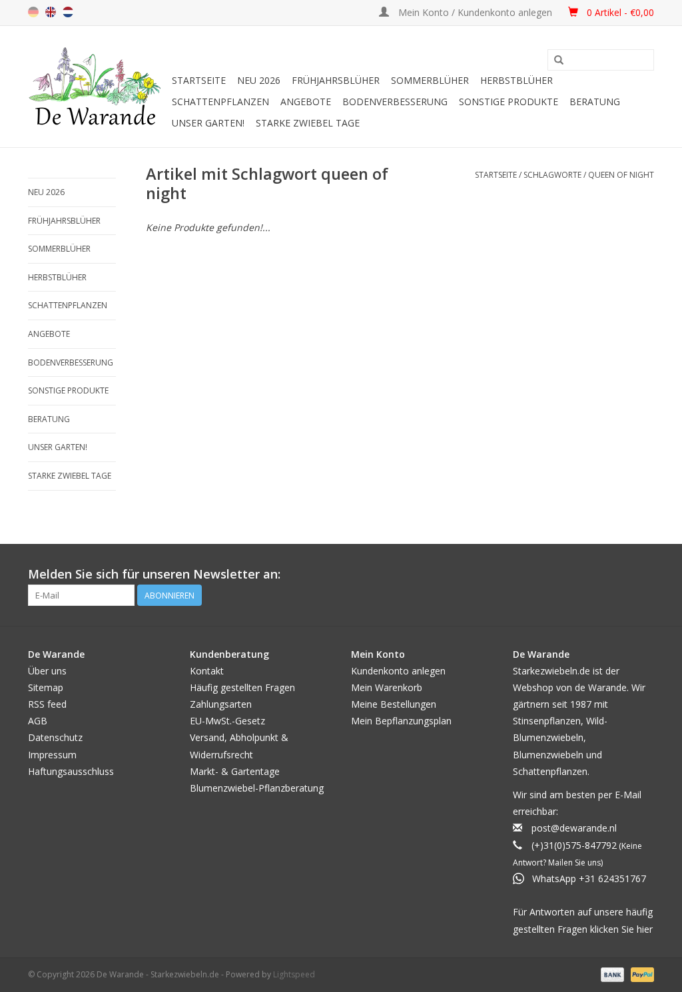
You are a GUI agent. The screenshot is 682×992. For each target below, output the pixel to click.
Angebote (305, 101)
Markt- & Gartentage (235, 771)
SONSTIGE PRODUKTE (508, 101)
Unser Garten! (208, 123)
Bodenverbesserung (395, 101)
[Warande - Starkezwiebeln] (98, 86)
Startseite (199, 80)
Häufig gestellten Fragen (242, 687)
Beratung (594, 101)
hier (645, 929)
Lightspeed (294, 974)
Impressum (52, 754)
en (50, 12)
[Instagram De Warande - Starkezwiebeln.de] (643, 574)
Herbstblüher (516, 80)
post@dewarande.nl (574, 828)
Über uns (47, 670)
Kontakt (207, 670)
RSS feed (47, 704)
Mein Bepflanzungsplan (401, 720)
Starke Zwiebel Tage (308, 123)
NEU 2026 (258, 80)
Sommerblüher (430, 80)
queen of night (621, 174)
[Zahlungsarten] (611, 973)
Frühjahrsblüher (336, 80)
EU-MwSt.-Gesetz (227, 720)
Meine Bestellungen (393, 704)
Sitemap (45, 687)
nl (68, 12)
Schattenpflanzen (220, 101)
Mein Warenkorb (386, 687)
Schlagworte (552, 174)
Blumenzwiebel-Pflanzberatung (257, 788)
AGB (37, 720)
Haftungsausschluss (71, 771)
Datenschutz (55, 737)
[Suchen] (558, 60)
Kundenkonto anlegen (398, 670)
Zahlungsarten (221, 704)
